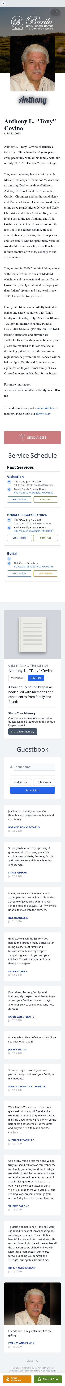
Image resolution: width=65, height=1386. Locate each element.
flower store (43, 413)
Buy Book (36, 677)
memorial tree (46, 408)
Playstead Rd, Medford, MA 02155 (33, 566)
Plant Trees (45, 499)
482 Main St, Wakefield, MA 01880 (33, 492)
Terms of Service (42, 1370)
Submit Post (33, 790)
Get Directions (19, 499)
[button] (32, 1303)
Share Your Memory (22, 731)
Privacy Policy (22, 1370)
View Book (17, 677)
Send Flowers (45, 573)
